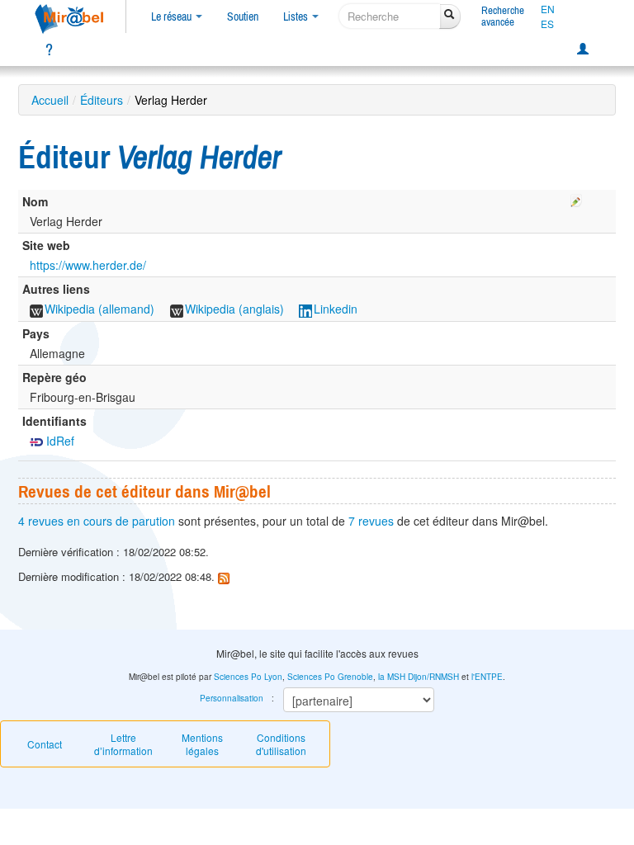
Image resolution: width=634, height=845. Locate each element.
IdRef (58, 440)
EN (548, 9)
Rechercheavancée (502, 16)
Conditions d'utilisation (281, 744)
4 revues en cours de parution (96, 520)
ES (547, 24)
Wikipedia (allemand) (99, 308)
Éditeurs (101, 100)
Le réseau (172, 16)
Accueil (50, 100)
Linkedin (335, 308)
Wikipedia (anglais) (234, 308)
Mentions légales (202, 744)
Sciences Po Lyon (248, 676)
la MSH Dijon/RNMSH (418, 676)
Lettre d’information (123, 744)
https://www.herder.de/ (88, 265)
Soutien (242, 16)
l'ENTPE (487, 676)
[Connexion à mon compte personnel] (583, 49)
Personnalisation (231, 698)
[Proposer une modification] (576, 198)
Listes (296, 16)
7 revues (371, 520)
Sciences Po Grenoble (330, 676)
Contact (44, 744)
